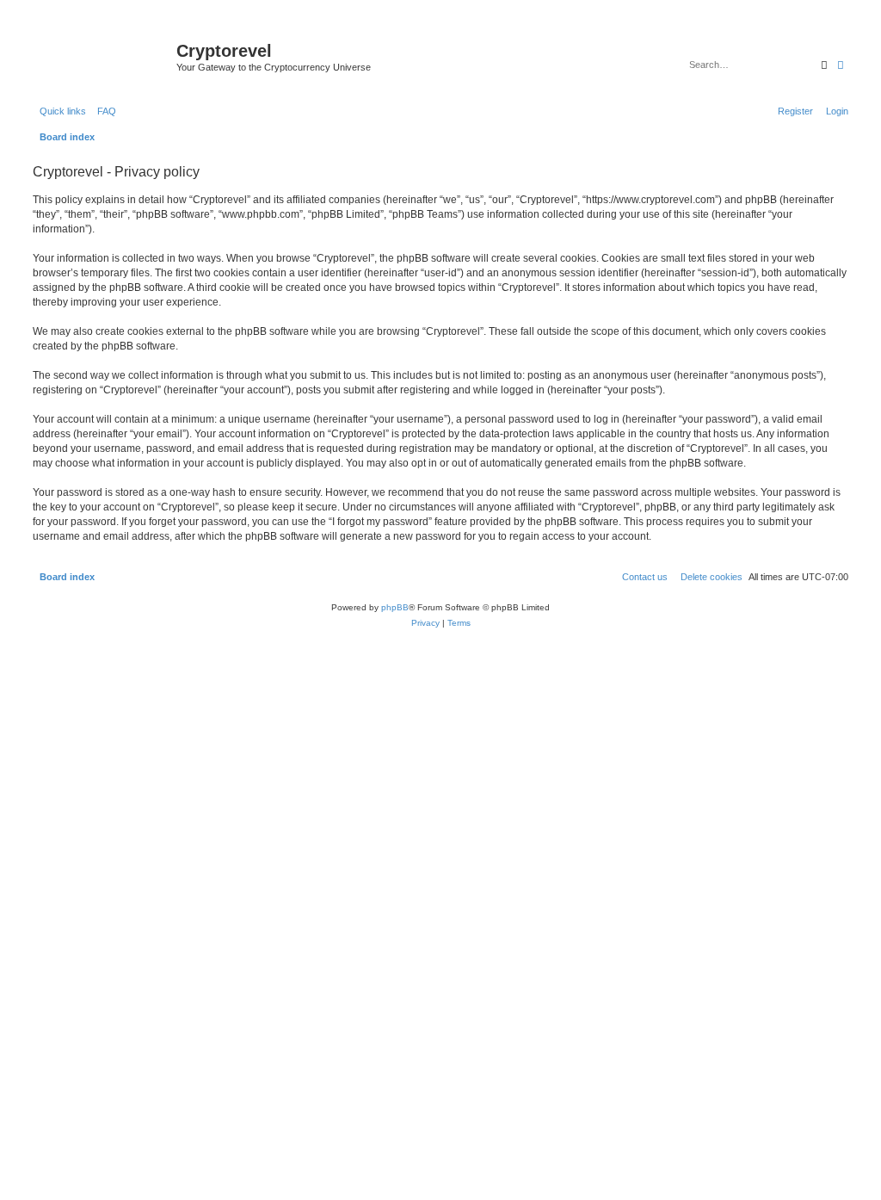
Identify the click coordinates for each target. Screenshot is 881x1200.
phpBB (395, 607)
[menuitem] (103, 111)
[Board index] (102, 56)
